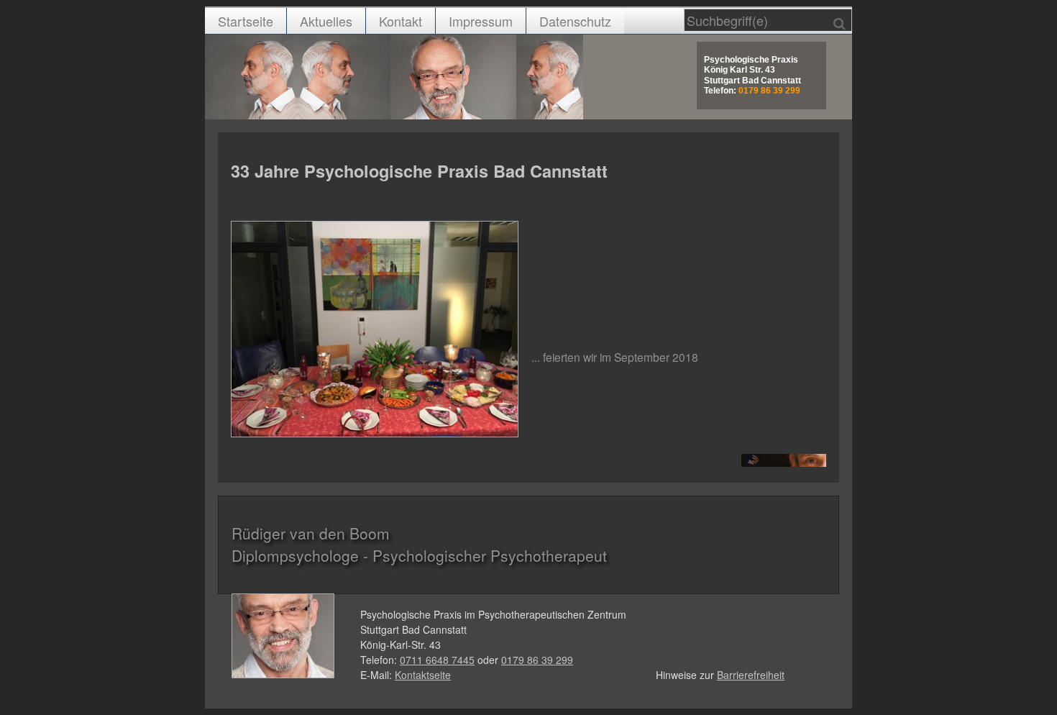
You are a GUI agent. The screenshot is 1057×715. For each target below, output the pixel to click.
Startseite (245, 21)
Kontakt (400, 21)
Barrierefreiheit (750, 675)
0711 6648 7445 (437, 659)
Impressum (481, 21)
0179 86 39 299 (537, 659)
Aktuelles (326, 21)
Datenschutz (575, 21)
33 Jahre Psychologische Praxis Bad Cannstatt (419, 171)
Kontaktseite (423, 675)
